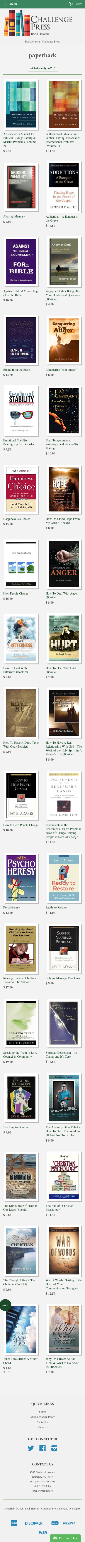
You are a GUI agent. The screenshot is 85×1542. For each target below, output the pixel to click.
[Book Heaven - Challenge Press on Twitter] (30, 1449)
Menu (12, 4)
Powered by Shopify (69, 1508)
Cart (78, 4)
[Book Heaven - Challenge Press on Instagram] (54, 1449)
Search (42, 1411)
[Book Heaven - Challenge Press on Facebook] (42, 1449)
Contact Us (42, 1422)
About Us (42, 1427)
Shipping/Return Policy (43, 1416)
